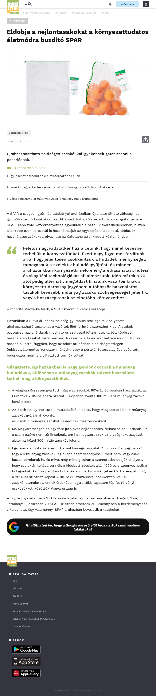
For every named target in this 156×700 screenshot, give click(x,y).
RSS (15, 581)
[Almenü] (28, 4)
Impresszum (20, 603)
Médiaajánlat (21, 626)
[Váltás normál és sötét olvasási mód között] (110, 4)
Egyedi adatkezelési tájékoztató (34, 619)
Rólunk (17, 596)
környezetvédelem (37, 12)
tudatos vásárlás (85, 12)
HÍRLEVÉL (18, 588)
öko (106, 12)
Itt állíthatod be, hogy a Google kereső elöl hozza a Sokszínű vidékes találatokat (82, 527)
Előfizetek (127, 4)
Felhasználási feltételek (29, 611)
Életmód (17, 21)
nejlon (62, 12)
